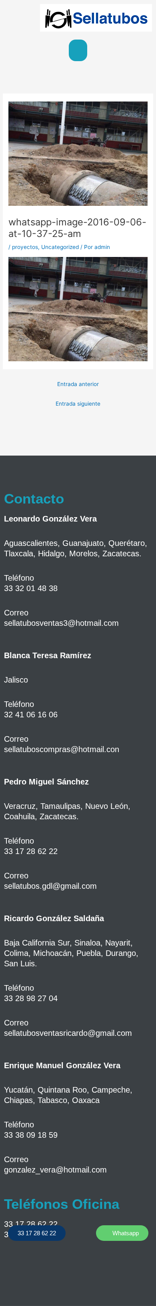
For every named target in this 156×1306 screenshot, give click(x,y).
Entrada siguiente (78, 403)
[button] (78, 50)
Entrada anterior (78, 384)
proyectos (25, 247)
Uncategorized (60, 247)
